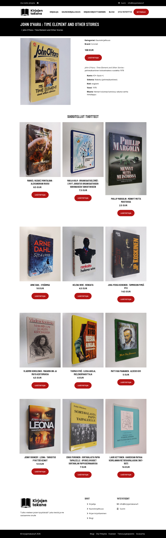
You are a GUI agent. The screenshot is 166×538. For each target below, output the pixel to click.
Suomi (123, 3)
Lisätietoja (93, 58)
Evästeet (112, 534)
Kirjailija (54, 12)
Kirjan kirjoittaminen (95, 12)
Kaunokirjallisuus (71, 12)
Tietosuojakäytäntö (126, 534)
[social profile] (37, 3)
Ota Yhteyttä (125, 12)
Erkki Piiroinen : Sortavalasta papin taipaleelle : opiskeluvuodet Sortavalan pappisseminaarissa (83, 460)
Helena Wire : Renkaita (83, 284)
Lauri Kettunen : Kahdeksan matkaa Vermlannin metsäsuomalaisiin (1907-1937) (126, 460)
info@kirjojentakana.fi (136, 3)
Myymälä (141, 12)
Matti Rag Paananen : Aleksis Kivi (126, 371)
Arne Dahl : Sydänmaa (40, 284)
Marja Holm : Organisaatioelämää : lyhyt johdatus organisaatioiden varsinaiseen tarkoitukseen (83, 183)
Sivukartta (140, 534)
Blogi (112, 12)
